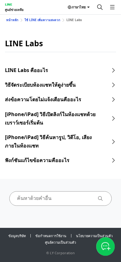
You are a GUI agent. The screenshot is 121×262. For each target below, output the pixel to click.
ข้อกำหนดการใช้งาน (50, 235)
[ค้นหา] (100, 7)
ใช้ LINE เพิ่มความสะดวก (42, 20)
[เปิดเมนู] (112, 7)
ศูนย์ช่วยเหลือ (14, 9)
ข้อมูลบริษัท (17, 235)
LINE (8, 4)
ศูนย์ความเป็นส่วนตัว (60, 242)
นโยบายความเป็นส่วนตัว (94, 235)
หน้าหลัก (12, 20)
